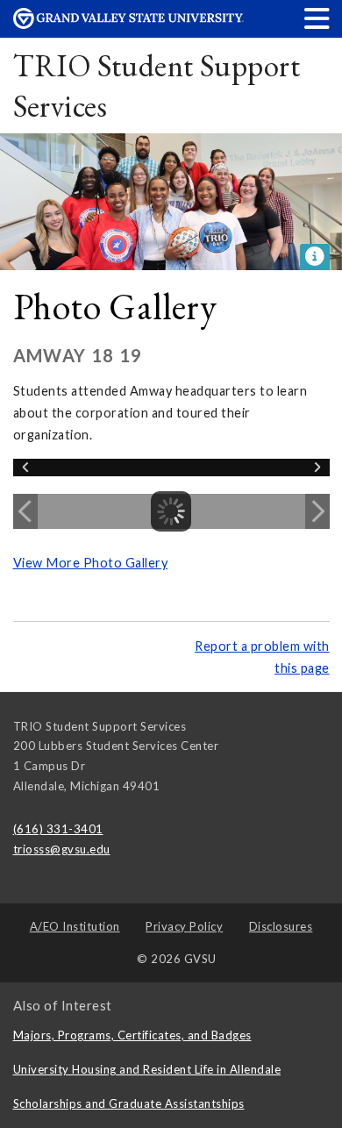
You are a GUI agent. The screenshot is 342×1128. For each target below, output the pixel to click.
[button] (317, 18)
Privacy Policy (184, 926)
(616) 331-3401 (58, 829)
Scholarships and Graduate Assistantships (129, 1103)
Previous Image (25, 511)
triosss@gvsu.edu (61, 849)
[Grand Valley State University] (129, 24)
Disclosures (281, 926)
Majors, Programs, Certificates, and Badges (132, 1035)
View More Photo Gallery (90, 562)
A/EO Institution (75, 926)
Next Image (317, 511)
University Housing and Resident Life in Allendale (147, 1069)
